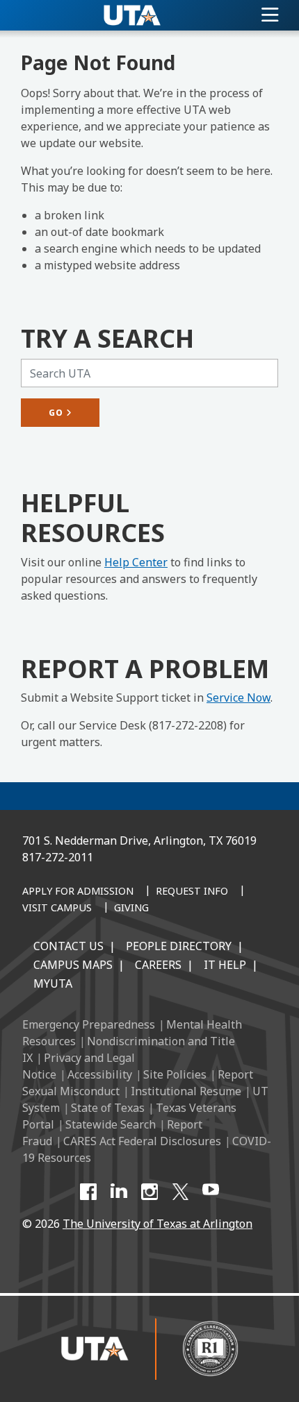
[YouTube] (210, 1191)
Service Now (238, 697)
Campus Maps (73, 964)
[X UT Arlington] (180, 1191)
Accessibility (99, 1074)
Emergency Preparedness (88, 1024)
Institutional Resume (186, 1091)
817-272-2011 (57, 857)
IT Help (225, 964)
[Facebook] (88, 1191)
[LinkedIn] (119, 1191)
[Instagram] (149, 1191)
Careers (158, 964)
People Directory (179, 946)
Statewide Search (110, 1124)
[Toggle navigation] (270, 15)
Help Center (136, 562)
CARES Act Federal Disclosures (142, 1141)
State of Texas (108, 1107)
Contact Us (68, 946)
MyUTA (52, 983)
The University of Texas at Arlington (157, 1223)
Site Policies (175, 1074)
